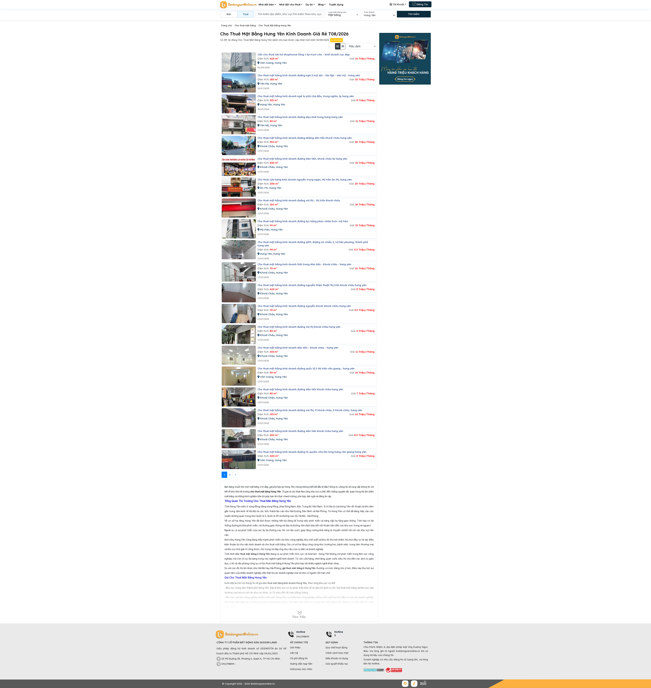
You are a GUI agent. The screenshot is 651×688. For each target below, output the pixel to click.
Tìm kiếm (413, 14)
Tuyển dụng (336, 4)
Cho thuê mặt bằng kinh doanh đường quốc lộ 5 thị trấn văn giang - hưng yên (306, 368)
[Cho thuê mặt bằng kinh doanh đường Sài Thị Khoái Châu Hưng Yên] (239, 334)
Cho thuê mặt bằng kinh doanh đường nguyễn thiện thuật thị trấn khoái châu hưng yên (312, 285)
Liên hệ (294, 652)
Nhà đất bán (266, 4)
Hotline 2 (338, 633)
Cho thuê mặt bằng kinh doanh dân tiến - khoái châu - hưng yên (298, 347)
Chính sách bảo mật (337, 652)
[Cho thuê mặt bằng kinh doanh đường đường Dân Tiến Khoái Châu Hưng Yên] (239, 145)
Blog (321, 4)
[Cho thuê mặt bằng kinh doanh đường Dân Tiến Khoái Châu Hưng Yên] (239, 397)
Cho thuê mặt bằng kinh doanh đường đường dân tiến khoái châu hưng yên (305, 137)
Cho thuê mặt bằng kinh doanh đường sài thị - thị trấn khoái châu (299, 200)
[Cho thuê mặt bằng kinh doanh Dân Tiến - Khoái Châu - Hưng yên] (239, 355)
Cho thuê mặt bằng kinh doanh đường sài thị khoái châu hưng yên (299, 326)
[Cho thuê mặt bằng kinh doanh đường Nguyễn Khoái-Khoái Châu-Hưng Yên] (239, 313)
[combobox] (343, 15)
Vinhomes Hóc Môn (301, 669)
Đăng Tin (422, 4)
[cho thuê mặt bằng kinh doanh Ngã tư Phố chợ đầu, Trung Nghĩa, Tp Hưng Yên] (239, 103)
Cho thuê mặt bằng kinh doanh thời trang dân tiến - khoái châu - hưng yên (304, 264)
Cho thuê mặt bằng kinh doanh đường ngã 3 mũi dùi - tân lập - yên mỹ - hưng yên (309, 75)
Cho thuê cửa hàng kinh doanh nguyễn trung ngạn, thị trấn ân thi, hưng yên (305, 179)
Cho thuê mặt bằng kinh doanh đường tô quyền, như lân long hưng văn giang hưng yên (312, 451)
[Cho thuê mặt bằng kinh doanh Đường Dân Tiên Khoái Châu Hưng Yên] (239, 438)
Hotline (300, 631)
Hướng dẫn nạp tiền (301, 663)
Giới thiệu (337, 40)
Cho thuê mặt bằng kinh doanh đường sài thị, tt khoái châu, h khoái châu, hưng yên (310, 410)
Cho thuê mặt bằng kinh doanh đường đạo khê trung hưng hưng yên (300, 117)
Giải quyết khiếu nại (337, 663)
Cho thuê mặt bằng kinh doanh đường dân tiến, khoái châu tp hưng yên (302, 158)
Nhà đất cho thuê (289, 4)
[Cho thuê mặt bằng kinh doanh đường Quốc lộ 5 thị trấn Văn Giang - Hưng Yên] (239, 376)
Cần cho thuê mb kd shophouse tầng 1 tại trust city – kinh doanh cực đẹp (304, 54)
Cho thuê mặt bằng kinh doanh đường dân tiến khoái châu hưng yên (300, 389)
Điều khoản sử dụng (337, 658)
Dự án (309, 4)
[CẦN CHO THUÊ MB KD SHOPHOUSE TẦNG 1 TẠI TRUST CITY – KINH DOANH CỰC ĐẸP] (239, 62)
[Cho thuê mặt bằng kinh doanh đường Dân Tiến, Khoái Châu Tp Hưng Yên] (239, 166)
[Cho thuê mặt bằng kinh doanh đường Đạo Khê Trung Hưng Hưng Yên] (239, 124)
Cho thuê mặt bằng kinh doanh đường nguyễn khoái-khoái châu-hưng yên (304, 306)
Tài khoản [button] (398, 4)
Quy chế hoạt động (336, 647)
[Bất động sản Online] (238, 5)
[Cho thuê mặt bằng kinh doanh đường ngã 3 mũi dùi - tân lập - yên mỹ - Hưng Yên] (239, 83)
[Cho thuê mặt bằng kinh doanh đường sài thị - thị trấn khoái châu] (239, 208)
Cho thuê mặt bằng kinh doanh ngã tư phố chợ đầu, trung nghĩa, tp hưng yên (306, 96)
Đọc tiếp (299, 616)
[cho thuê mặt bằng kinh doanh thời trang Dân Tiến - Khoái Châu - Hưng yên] (239, 271)
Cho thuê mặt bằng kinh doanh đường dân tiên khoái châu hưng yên (300, 431)
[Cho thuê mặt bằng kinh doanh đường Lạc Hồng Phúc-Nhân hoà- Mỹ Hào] (239, 228)
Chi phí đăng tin (299, 658)
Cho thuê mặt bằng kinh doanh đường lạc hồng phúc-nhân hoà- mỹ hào (303, 221)
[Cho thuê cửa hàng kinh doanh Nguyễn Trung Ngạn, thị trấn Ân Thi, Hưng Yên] (239, 187)
